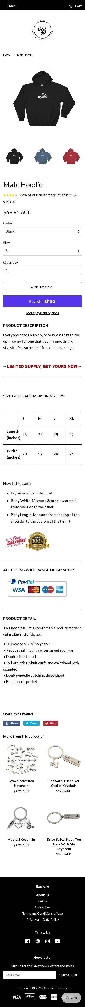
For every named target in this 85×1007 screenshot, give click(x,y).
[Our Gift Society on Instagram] (47, 942)
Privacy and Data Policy (42, 919)
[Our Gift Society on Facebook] (27, 942)
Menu (12, 6)
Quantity (10, 262)
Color (8, 223)
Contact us (42, 907)
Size (6, 242)
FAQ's (42, 901)
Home (7, 55)
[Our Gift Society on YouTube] (57, 942)
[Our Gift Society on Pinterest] (37, 942)
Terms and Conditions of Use (42, 913)
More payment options (42, 313)
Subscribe (69, 975)
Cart (78, 6)
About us (42, 895)
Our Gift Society (55, 988)
